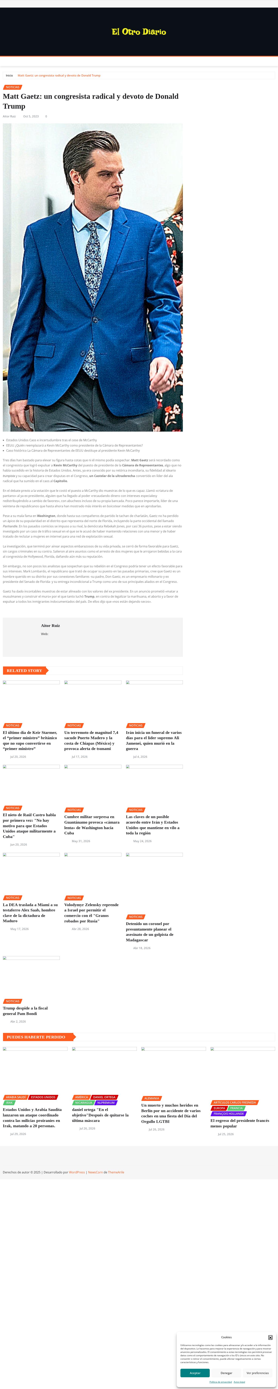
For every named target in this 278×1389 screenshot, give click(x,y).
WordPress (77, 1172)
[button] (270, 1337)
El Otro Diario (139, 32)
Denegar (226, 1373)
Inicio (9, 75)
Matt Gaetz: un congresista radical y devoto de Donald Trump (59, 75)
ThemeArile (116, 1172)
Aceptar (195, 1373)
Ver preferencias (258, 1373)
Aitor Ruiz (9, 116)
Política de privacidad (221, 1382)
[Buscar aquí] (274, 61)
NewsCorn (95, 1172)
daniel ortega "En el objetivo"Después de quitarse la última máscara (100, 1115)
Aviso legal (239, 1382)
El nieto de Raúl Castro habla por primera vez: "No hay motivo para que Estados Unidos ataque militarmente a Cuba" (29, 825)
